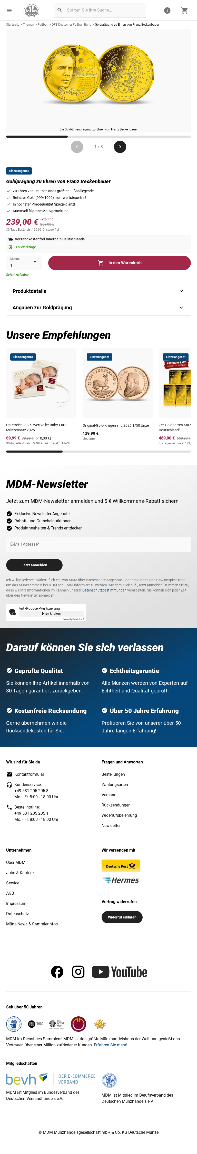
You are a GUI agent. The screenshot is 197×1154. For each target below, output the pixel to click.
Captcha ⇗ (73, 619)
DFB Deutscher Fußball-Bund (71, 24)
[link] (31, 10)
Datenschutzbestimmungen (104, 590)
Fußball (43, 24)
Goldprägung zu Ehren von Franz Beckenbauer (127, 24)
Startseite (12, 24)
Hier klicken (51, 613)
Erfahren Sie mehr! (110, 1045)
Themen (28, 24)
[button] (9, 10)
